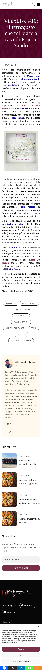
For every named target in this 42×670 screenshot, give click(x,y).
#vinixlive (11, 303)
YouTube (11, 612)
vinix (33, 328)
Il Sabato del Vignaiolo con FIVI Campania (27, 464)
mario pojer (21, 316)
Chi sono (6, 622)
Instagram (11, 605)
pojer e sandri (21, 322)
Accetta (21, 649)
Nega (21, 655)
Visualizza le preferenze (21, 661)
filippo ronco (29, 303)
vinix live (21, 334)
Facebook (29, 605)
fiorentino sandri (21, 309)
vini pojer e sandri (15, 328)
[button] (39, 626)
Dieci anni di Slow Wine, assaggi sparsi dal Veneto (28, 483)
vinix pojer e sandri (21, 340)
